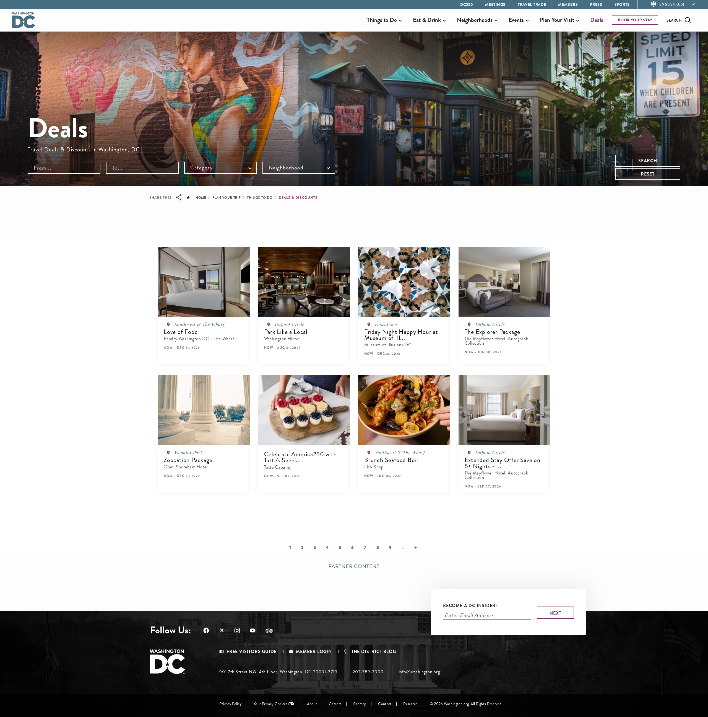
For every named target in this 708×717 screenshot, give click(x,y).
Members (568, 4)
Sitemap (359, 703)
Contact (384, 703)
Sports (622, 4)
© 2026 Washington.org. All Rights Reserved (465, 703)
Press (596, 4)
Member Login (314, 651)
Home (201, 197)
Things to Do (259, 197)
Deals (596, 20)
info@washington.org (419, 672)
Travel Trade (532, 4)
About (312, 703)
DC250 (466, 4)
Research (410, 703)
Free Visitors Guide (252, 651)
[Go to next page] (417, 547)
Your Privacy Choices (270, 703)
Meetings (495, 4)
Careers (335, 703)
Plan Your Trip (226, 197)
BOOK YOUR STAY (635, 20)
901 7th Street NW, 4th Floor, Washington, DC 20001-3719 (278, 672)
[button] (182, 357)
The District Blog (373, 651)
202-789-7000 (368, 672)
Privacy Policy (230, 703)
